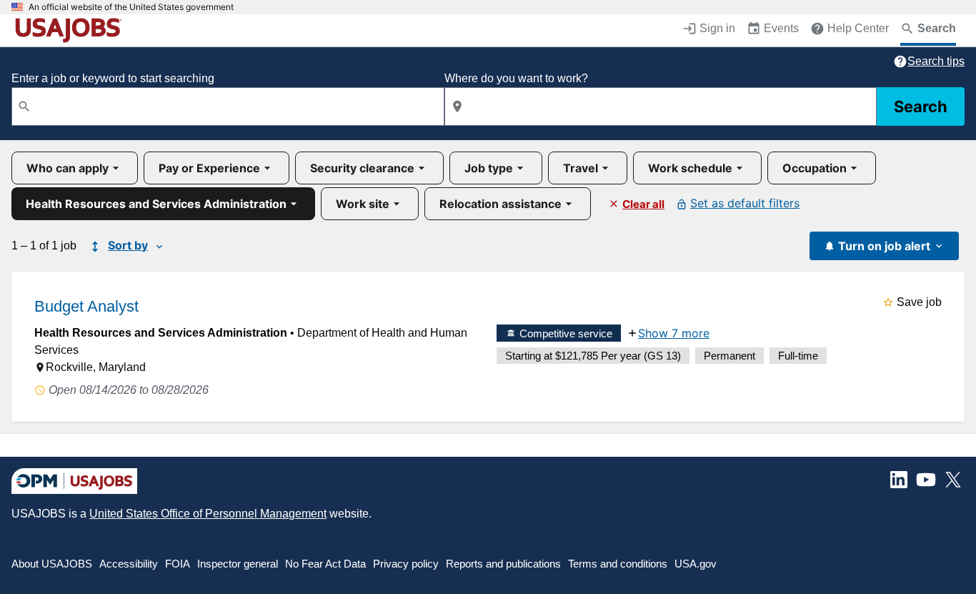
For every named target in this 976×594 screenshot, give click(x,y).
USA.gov (695, 564)
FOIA (177, 564)
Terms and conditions (617, 564)
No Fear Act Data (325, 564)
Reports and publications (503, 564)
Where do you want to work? (516, 78)
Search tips (936, 61)
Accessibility (128, 564)
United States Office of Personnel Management (208, 514)
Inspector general (237, 564)
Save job (919, 302)
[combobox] (227, 106)
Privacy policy (406, 564)
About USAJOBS (51, 564)
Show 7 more (673, 333)
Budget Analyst (86, 306)
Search (920, 106)
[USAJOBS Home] (71, 30)
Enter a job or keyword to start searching (112, 78)
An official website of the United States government (131, 7)
